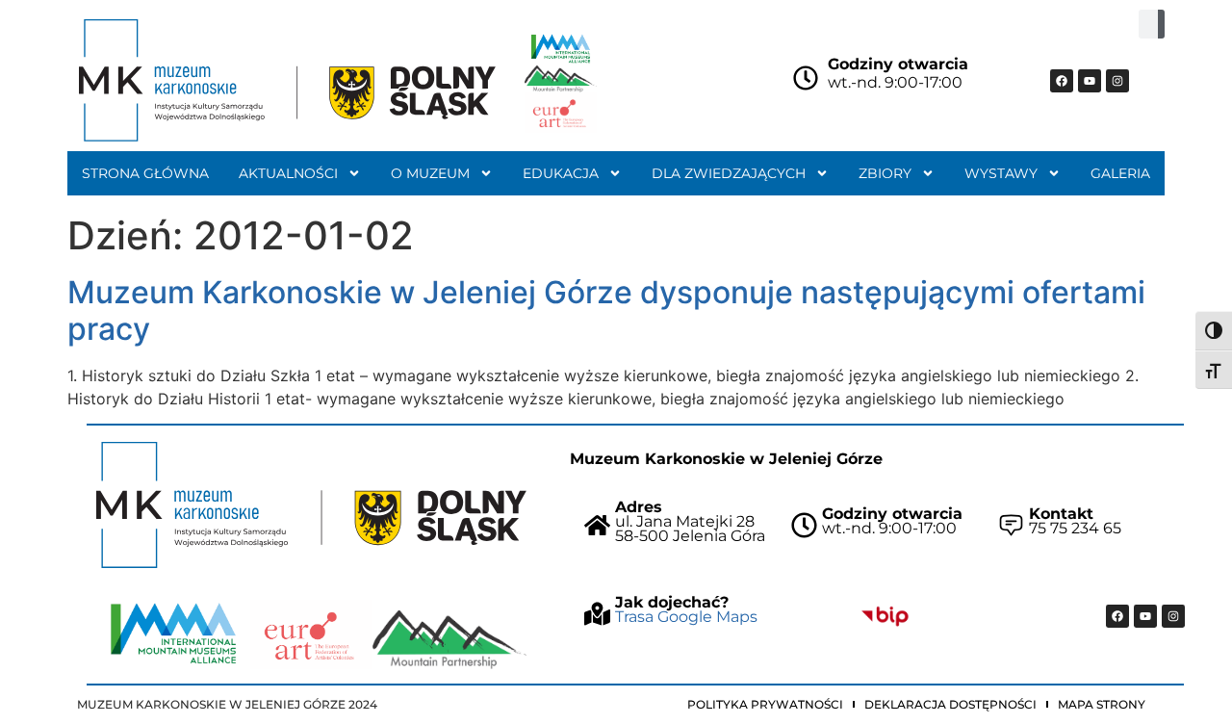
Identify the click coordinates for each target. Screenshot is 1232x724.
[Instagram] (1117, 80)
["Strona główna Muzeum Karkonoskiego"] (311, 505)
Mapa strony (1101, 704)
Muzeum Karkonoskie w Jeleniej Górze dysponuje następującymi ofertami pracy (606, 310)
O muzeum (430, 173)
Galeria (1120, 173)
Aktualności (288, 173)
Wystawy (1001, 173)
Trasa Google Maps (686, 617)
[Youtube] (1089, 80)
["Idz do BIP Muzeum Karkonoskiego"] (885, 616)
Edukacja (561, 173)
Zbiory (885, 173)
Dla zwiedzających (729, 173)
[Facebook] (1061, 80)
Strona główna (145, 173)
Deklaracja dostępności (950, 704)
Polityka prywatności (765, 704)
